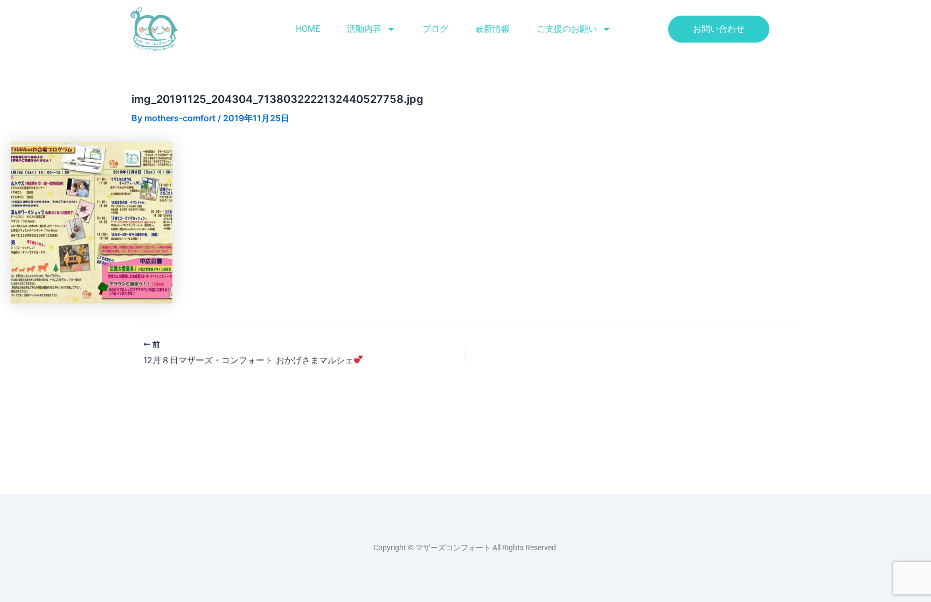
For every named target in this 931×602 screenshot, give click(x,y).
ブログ (435, 29)
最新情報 (492, 29)
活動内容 (364, 29)
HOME (308, 29)
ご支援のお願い (567, 29)
